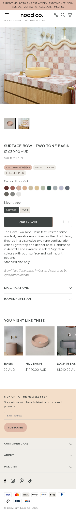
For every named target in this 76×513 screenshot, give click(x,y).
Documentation (17, 299)
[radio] (6, 188)
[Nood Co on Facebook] (5, 480)
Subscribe (15, 427)
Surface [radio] (11, 209)
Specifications (16, 288)
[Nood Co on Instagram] (13, 480)
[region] (40, 351)
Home (7, 20)
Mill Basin (34, 363)
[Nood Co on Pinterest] (22, 480)
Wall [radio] (25, 209)
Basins (17, 20)
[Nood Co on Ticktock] (30, 480)
